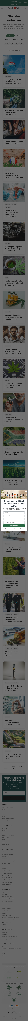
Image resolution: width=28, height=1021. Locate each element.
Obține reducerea (14, 525)
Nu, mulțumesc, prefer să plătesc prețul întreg (14, 528)
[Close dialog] (26, 491)
